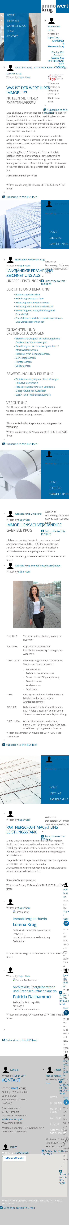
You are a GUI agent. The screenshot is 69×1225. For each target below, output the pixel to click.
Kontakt (12, 36)
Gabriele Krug (16, 26)
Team (10, 31)
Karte (13, 1146)
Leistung (12, 20)
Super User (53, 37)
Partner (54, 250)
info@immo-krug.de (12, 1119)
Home (10, 15)
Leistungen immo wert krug (30, 259)
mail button (65, 893)
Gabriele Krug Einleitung (28, 513)
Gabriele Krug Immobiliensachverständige (37, 565)
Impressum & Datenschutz (58, 1132)
